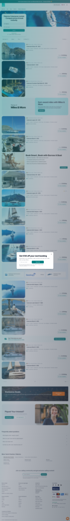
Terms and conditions (23, 265)
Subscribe (38, 262)
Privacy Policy (40, 264)
